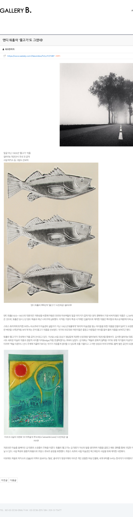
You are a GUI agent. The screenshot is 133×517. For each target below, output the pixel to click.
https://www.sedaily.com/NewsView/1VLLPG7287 (31, 56)
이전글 (4, 480)
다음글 (13, 480)
